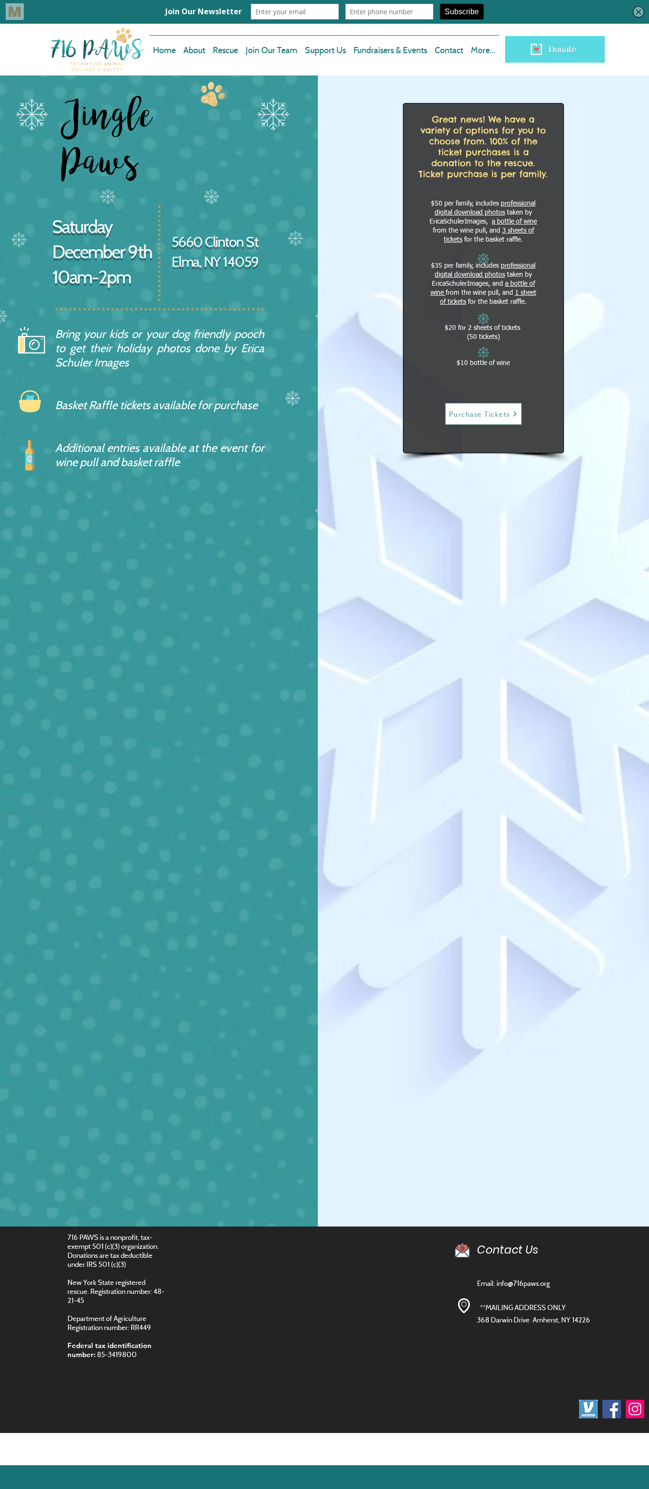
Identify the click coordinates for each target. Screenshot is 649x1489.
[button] (271, 46)
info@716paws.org (523, 1283)
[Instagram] (635, 1409)
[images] (588, 1409)
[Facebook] (611, 1409)
